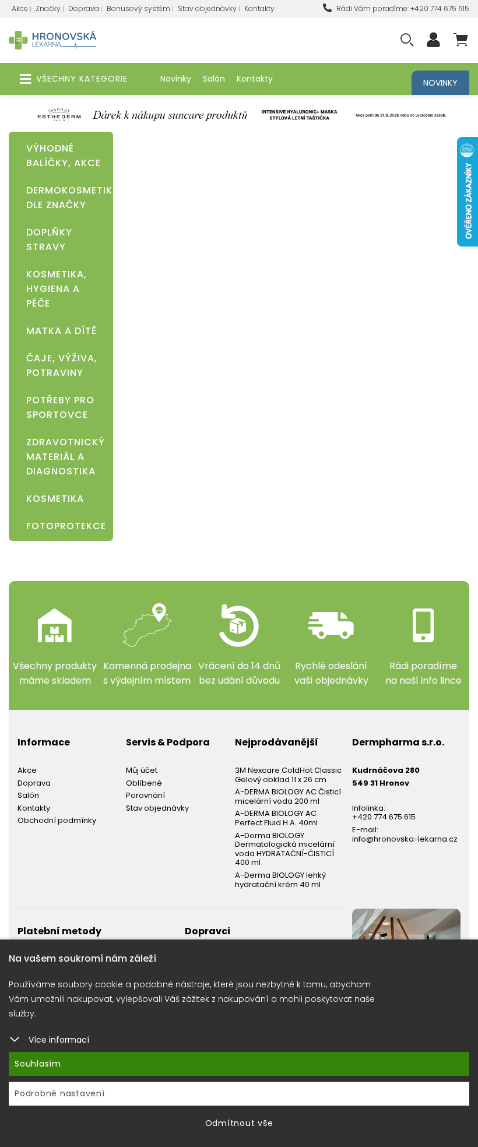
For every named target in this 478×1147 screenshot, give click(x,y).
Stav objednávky (207, 8)
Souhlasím (38, 1063)
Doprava (83, 8)
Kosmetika (55, 498)
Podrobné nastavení (60, 1093)
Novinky (175, 79)
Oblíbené (144, 783)
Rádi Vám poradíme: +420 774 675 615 (402, 8)
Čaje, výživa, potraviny (61, 365)
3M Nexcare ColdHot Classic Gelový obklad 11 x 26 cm (288, 775)
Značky (48, 8)
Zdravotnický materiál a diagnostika (63, 456)
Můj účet (141, 770)
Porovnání (145, 795)
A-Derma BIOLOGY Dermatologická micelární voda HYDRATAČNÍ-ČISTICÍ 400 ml (285, 849)
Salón (214, 79)
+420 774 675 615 (384, 816)
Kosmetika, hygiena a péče (56, 289)
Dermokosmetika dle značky (63, 198)
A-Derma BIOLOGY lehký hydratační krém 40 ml (280, 880)
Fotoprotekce (63, 526)
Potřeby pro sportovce (60, 407)
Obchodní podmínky (56, 820)
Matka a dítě (61, 330)
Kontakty (259, 8)
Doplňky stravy (49, 240)
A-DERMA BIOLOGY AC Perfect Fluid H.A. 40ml (276, 818)
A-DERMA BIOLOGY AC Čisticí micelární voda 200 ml (288, 796)
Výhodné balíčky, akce (63, 156)
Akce (20, 8)
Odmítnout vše (239, 1123)
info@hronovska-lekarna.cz (405, 839)
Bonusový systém (138, 8)
